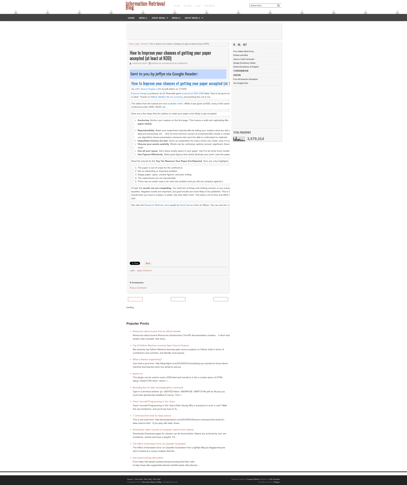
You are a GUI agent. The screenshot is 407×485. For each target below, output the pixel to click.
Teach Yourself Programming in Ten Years (154, 401)
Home (177, 5)
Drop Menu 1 (192, 18)
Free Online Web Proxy (243, 51)
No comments (180, 63)
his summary (176, 97)
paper (137, 44)
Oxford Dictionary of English (246, 67)
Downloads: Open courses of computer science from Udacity (163, 429)
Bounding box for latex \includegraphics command (158, 387)
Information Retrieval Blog (152, 482)
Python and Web (240, 55)
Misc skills (209, 5)
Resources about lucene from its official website (157, 331)
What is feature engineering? (147, 359)
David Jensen (187, 205)
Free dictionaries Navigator (245, 79)
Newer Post (135, 299)
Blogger (277, 482)
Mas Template (275, 479)
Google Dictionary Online (244, 63)
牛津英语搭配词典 (240, 71)
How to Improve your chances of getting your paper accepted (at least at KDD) (170, 55)
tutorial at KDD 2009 (193, 93)
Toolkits (187, 5)
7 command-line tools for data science (152, 415)
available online (175, 103)
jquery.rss (137, 373)
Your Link (139, 479)
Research (144, 44)
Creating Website (253, 479)
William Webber (158, 97)
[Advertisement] (205, 31)
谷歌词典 (237, 75)
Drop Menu (158, 18)
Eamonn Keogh (139, 93)
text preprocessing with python (148, 457)
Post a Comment (138, 287)
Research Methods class (157, 205)
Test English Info (240, 83)
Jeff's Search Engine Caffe (148, 89)
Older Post (221, 299)
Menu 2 (176, 18)
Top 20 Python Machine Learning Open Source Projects (161, 345)
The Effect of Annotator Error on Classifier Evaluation (159, 443)
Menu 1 (143, 18)
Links (197, 5)
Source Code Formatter (244, 59)
